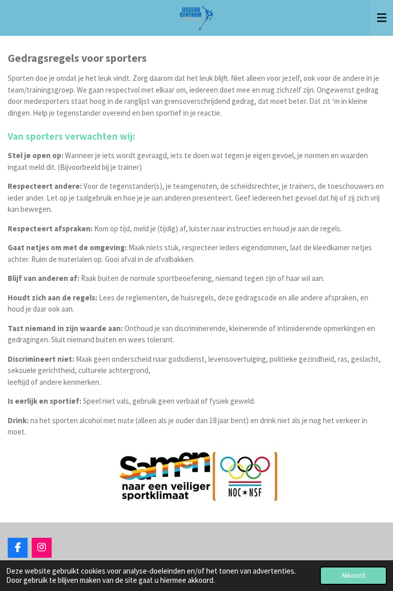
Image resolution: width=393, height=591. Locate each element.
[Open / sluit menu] (381, 18)
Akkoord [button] (353, 575)
